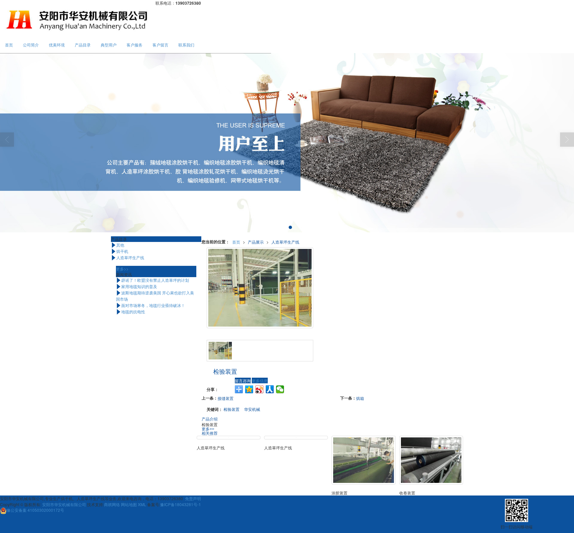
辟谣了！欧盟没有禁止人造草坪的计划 (152, 280)
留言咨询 (243, 380)
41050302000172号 (35, 510)
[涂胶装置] (363, 460)
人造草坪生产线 (285, 242)
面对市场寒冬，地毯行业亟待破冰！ (150, 305)
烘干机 (119, 251)
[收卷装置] (431, 460)
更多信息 (260, 380)
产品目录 (83, 44)
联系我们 (186, 44)
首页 (9, 44)
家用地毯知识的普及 (136, 286)
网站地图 (129, 504)
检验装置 (231, 409)
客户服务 (135, 44)
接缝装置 (226, 398)
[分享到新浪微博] (259, 389)
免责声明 (193, 498)
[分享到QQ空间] (249, 389)
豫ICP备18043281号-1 (180, 504)
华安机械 (252, 409)
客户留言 (160, 44)
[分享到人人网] (270, 389)
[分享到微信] (280, 389)
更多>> (208, 429)
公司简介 (31, 44)
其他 (117, 245)
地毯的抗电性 (130, 311)
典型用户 (109, 44)
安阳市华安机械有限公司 (64, 504)
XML (142, 504)
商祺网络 (112, 504)
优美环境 (57, 44)
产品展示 (256, 242)
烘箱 (360, 398)
